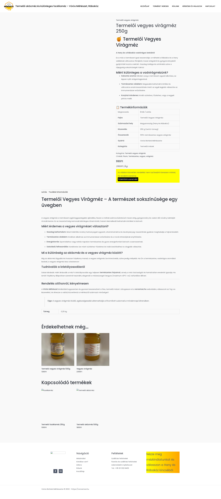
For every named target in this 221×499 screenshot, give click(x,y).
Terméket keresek (161, 6)
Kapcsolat (210, 6)
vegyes (142, 156)
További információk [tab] (58, 192)
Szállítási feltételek (119, 458)
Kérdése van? (82, 461)
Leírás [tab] (44, 192)
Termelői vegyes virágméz (127, 20)
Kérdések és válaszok (192, 6)
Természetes (133, 156)
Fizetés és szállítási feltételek (124, 461)
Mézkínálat (81, 458)
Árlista (79, 465)
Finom (125, 156)
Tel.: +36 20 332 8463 (120, 468)
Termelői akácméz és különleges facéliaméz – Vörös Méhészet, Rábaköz (56, 6)
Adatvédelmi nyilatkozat (121, 465)
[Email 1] (61, 471)
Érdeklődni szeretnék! (128, 179)
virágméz (149, 156)
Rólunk (175, 6)
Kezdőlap (144, 6)
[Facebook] (55, 471)
